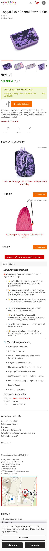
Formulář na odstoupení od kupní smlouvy (18, 433)
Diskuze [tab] (12, 264)
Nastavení (24, 537)
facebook (8, 522)
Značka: (7, 18)
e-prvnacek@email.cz (13, 519)
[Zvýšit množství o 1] (9, 102)
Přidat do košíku (23, 104)
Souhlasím (35, 545)
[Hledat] (31, 3)
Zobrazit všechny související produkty (24, 257)
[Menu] (43, 3)
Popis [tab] (5, 264)
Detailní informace (8, 121)
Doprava (4, 427)
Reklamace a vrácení (9, 424)
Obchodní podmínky (9, 421)
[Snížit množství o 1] (9, 105)
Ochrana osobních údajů (11, 430)
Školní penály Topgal (21, 398)
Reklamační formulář (9, 436)
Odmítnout (12, 545)
